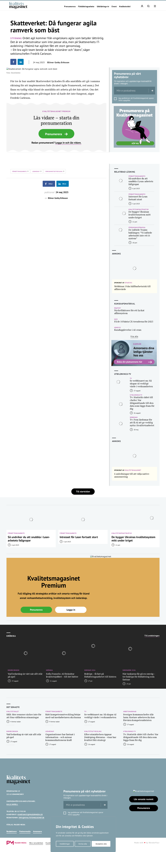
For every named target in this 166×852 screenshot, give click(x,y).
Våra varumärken (36, 843)
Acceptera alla (101, 844)
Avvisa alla (82, 844)
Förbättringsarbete (86, 6)
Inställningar (65, 844)
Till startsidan (83, 491)
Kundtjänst (50, 843)
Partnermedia (24, 831)
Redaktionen (11, 831)
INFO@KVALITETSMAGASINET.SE (31, 818)
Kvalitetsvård (124, 6)
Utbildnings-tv (103, 6)
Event (114, 6)
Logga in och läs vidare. (68, 142)
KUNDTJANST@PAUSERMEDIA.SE (30, 814)
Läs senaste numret (143, 799)
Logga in (71, 609)
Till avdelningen (152, 635)
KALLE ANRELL (12, 804)
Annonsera (37, 831)
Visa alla (134, 336)
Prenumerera (69, 6)
